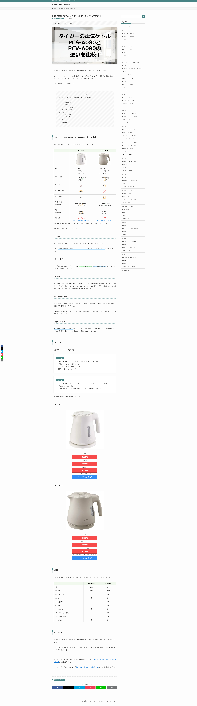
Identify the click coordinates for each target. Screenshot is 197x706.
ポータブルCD (126, 123)
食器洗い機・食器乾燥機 (129, 266)
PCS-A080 (68, 114)
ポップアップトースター (129, 138)
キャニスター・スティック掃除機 (131, 62)
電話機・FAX (126, 260)
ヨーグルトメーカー (128, 148)
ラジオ (124, 151)
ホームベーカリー (127, 126)
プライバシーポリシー (91, 701)
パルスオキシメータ (128, 103)
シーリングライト (127, 75)
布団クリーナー (127, 183)
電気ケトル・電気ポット (58, 18)
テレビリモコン (127, 91)
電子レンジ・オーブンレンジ (130, 241)
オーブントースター (128, 49)
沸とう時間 (68, 102)
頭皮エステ (126, 263)
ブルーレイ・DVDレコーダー (130, 116)
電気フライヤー (127, 254)
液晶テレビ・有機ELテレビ (129, 199)
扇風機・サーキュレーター (129, 190)
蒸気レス (67, 104)
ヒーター (125, 107)
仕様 (63, 119)
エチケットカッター (128, 46)
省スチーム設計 (69, 107)
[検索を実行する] (143, 16)
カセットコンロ (127, 59)
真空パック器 (126, 215)
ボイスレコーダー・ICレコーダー (131, 129)
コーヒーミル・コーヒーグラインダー (132, 68)
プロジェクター (127, 119)
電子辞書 (125, 244)
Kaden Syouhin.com (61, 4)
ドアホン (125, 94)
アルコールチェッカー (128, 39)
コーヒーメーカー (127, 71)
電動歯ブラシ (126, 238)
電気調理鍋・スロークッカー (130, 257)
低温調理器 (126, 164)
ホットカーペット (127, 132)
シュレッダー (126, 81)
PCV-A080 (68, 117)
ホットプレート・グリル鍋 (129, 135)
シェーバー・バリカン (128, 78)
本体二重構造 (68, 109)
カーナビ (125, 52)
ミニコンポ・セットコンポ (129, 145)
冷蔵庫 (124, 174)
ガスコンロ (126, 55)
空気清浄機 (126, 218)
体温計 (124, 167)
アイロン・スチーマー (128, 36)
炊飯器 (124, 212)
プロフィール (112, 701)
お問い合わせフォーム (103, 701)
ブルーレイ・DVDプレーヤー (130, 113)
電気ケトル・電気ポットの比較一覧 (87, 667)
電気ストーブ (126, 250)
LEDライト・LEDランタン (129, 30)
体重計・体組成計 (127, 170)
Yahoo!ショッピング (85, 477)
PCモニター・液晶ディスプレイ (131, 33)
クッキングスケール (128, 65)
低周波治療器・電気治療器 (129, 161)
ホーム (83, 701)
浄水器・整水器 (127, 196)
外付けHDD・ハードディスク (130, 180)
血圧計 (124, 231)
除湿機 (124, 234)
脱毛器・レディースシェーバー (130, 228)
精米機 (124, 225)
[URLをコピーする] (112, 687)
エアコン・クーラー (128, 43)
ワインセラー (126, 158)
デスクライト (126, 87)
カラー (66, 100)
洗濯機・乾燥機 (127, 193)
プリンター (126, 110)
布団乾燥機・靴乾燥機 (128, 186)
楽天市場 (85, 457)
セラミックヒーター (128, 84)
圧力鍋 (124, 177)
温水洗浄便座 (126, 202)
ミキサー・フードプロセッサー (130, 142)
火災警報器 (126, 209)
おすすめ (64, 112)
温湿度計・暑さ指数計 (128, 206)
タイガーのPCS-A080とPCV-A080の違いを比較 (76, 98)
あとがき (64, 122)
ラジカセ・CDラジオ (128, 154)
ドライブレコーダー (128, 97)
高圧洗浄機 (126, 270)
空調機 (124, 222)
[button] (57, 687)
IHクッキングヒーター (128, 27)
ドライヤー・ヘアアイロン (129, 100)
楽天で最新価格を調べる (81, 220)
